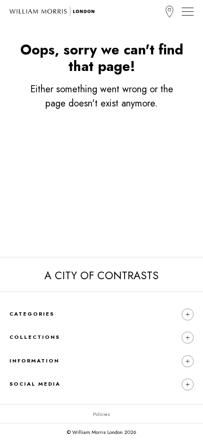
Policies (101, 414)
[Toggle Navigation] (188, 11)
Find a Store (169, 12)
